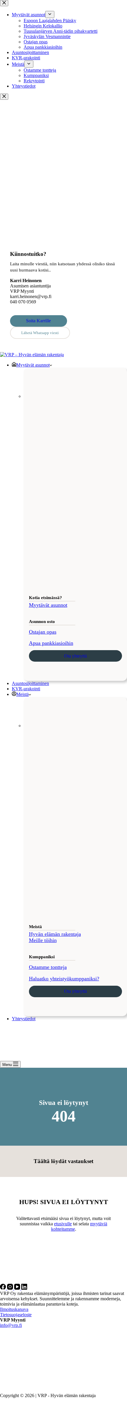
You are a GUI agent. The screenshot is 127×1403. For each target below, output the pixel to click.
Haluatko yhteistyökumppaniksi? (64, 979)
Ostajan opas (42, 632)
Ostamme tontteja (48, 967)
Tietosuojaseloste (16, 1314)
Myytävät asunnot (33, 364)
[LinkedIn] (24, 1288)
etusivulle (63, 1223)
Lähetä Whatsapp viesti (40, 333)
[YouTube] (17, 1288)
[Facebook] (3, 1288)
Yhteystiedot (23, 1018)
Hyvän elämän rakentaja (55, 934)
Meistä (22, 694)
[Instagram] (10, 1288)
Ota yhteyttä (75, 655)
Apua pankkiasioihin (51, 643)
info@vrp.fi (11, 1325)
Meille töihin (43, 940)
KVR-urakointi (26, 688)
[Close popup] (4, 97)
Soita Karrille (38, 320)
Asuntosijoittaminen (30, 683)
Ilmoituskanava (14, 1309)
